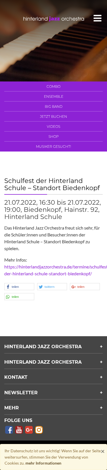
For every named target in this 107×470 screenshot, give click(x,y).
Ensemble (53, 96)
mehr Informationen (43, 463)
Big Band (53, 106)
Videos (53, 126)
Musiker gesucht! (53, 146)
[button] (19, 286)
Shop (54, 136)
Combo (53, 86)
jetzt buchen (53, 116)
